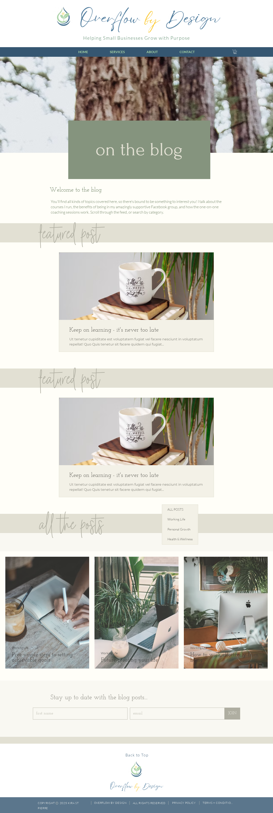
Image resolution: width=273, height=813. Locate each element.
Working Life (20, 648)
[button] (235, 52)
